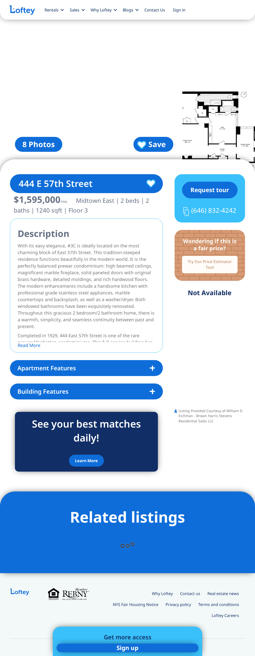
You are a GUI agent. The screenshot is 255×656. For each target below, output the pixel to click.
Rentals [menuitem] (52, 10)
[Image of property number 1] (89, 87)
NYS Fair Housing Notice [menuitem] (135, 604)
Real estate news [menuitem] (223, 593)
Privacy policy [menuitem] (178, 604)
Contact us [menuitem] (190, 593)
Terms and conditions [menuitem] (218, 604)
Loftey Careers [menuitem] (225, 615)
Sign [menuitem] (179, 10)
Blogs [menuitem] (128, 10)
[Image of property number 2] (218, 42)
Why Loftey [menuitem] (101, 10)
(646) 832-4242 (213, 210)
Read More (29, 345)
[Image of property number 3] (218, 131)
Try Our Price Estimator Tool (210, 264)
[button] (62, 10)
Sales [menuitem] (74, 10)
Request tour (210, 190)
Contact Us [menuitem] (154, 10)
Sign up (127, 648)
